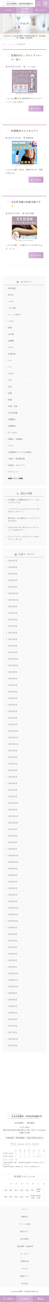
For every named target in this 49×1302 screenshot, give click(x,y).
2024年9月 (12, 672)
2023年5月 (12, 777)
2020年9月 (12, 868)
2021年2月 (12, 849)
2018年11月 (13, 980)
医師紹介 (24, 1216)
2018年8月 (12, 999)
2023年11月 (13, 737)
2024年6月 (12, 691)
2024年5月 (12, 698)
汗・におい (12, 432)
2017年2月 (12, 1026)
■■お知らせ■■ (15, 478)
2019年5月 (12, 940)
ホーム (24, 1209)
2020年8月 (12, 875)
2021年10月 (13, 822)
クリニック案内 (25, 1224)
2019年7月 (12, 927)
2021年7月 (12, 829)
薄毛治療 (12, 288)
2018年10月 (13, 986)
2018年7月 (12, 1006)
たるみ (33, 67)
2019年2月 (12, 960)
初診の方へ (24, 1231)
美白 (10, 386)
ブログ (8, 10)
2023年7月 (12, 763)
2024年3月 (12, 711)
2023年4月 (12, 783)
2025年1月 (12, 652)
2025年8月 (12, 606)
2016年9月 (12, 1045)
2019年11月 (13, 914)
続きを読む (36, 108)
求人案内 (24, 1283)
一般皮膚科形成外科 (24, 10)
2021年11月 (13, 816)
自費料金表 (24, 1261)
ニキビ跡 (12, 308)
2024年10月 (13, 665)
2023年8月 (12, 757)
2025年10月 (13, 600)
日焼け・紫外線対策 (16, 458)
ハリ (28, 67)
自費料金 (8, 1298)
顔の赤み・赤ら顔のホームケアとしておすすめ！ (24, 519)
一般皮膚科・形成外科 (24, 1246)
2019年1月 (12, 967)
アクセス (42, 10)
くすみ (11, 321)
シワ (10, 360)
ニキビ (11, 301)
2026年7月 (12, 560)
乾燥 (10, 399)
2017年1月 (12, 1032)
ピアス (11, 445)
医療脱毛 (12, 419)
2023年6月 (12, 770)
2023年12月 (13, 731)
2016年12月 (13, 1039)
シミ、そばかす (14, 314)
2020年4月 (12, 881)
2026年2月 (12, 580)
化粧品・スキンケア (16, 465)
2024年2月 (12, 718)
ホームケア (24, 1253)
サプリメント (13, 471)
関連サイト (24, 1276)
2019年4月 (12, 947)
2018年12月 (13, 973)
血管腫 (11, 340)
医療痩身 (29, 138)
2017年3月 (12, 1019)
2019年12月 (13, 908)
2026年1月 (12, 586)
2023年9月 (12, 750)
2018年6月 (12, 1012)
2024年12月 (13, 659)
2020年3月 (12, 888)
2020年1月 (12, 901)
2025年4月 (12, 632)
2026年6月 (12, 567)
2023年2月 (12, 790)
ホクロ (11, 347)
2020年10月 (13, 862)
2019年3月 (12, 953)
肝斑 (10, 327)
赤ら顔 (11, 334)
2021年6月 (12, 835)
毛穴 (10, 380)
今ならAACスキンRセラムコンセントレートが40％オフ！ (23, 528)
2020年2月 (12, 894)
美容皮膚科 (24, 1298)
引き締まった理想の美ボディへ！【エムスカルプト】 (23, 501)
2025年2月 (12, 645)
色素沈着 (12, 353)
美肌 (10, 393)
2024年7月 (12, 685)
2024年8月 (12, 678)
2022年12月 (13, 803)
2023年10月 (13, 744)
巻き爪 (11, 294)
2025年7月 (12, 613)
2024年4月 (12, 704)
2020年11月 (13, 855)
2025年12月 (13, 593)
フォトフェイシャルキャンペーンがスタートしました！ (23, 537)
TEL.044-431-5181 (24, 1144)
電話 (42, 1298)
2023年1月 (12, 796)
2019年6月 (12, 934)
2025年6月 (12, 619)
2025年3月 (12, 639)
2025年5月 (12, 626)
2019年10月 (13, 921)
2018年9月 (12, 993)
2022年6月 (12, 809)
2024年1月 (12, 724)
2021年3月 (12, 842)
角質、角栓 (12, 406)
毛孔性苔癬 (29, 213)
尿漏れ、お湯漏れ (15, 439)
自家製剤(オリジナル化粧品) (20, 452)
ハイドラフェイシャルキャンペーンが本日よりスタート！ (23, 510)
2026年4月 (12, 573)
